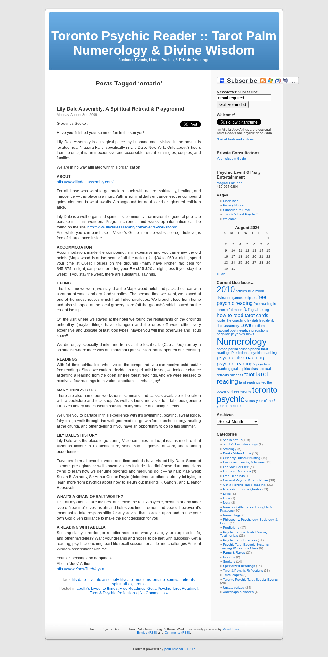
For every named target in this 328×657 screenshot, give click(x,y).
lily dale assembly (103, 579)
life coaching (236, 320)
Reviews (229, 557)
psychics (263, 364)
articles (241, 291)
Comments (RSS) (177, 632)
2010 (226, 289)
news (250, 334)
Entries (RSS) (147, 632)
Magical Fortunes (229, 183)
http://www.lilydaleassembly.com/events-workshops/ (132, 227)
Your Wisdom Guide (231, 158)
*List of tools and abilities (235, 139)
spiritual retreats (181, 579)
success (236, 375)
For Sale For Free (236, 467)
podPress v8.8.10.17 (179, 649)
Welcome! (230, 218)
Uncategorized (233, 587)
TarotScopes (232, 575)
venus (250, 401)
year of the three (229, 406)
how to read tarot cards (242, 315)
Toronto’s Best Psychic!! (240, 214)
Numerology (242, 341)
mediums (143, 579)
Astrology (229, 449)
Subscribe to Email (236, 210)
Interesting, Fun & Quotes (242, 489)
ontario (159, 579)
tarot (249, 374)
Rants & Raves (234, 552)
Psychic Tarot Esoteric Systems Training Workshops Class (244, 546)
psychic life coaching (240, 357)
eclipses (250, 298)
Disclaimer (230, 201)
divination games (230, 298)
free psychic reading (241, 300)
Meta (226, 502)
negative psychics (231, 334)
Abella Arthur (232, 440)
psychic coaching (263, 353)
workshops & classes (238, 592)
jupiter (221, 320)
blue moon (256, 291)
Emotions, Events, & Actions (244, 462)
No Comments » (154, 593)
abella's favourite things (97, 588)
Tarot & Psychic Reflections (113, 593)
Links (227, 493)
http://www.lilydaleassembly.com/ (85, 182)
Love (245, 325)
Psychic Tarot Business (240, 540)
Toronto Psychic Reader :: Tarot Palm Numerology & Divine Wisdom (164, 43)
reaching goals (228, 369)
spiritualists (122, 584)
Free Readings (132, 588)
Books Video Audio (237, 453)
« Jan (221, 274)
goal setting (260, 310)
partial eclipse (239, 349)
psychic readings (236, 363)
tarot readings (249, 382)
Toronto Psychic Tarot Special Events (250, 579)
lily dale (79, 579)
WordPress (231, 629)
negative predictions (252, 330)
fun (246, 309)
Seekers (229, 561)
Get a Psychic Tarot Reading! (172, 588)
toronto (140, 584)
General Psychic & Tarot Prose (245, 480)
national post (226, 330)
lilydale (126, 579)
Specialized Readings (239, 566)
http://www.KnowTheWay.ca (80, 569)
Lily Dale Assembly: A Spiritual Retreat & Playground (120, 109)
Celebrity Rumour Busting (241, 458)
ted (263, 382)
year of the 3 (265, 401)
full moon (235, 310)
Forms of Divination (237, 471)
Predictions (240, 353)
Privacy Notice (233, 205)
